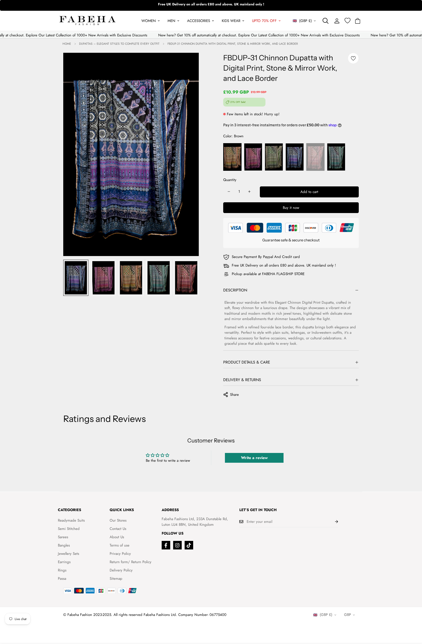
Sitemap (116, 578)
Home (67, 44)
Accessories (198, 20)
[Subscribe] (332, 521)
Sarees (63, 537)
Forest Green (336, 157)
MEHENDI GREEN (274, 157)
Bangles (64, 545)
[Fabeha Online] (87, 20)
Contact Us (118, 528)
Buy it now (291, 207)
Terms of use (119, 545)
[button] (358, 21)
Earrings (64, 562)
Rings (62, 570)
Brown (232, 157)
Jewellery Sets (68, 553)
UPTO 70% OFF (264, 20)
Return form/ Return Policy (130, 562)
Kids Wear (231, 20)
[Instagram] (177, 545)
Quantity (229, 179)
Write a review (254, 458)
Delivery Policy (121, 570)
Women (148, 20)
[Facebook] (166, 545)
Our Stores (118, 520)
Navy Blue (294, 157)
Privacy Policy (120, 553)
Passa (62, 578)
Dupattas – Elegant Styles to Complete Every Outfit (119, 44)
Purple (253, 157)
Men (171, 20)
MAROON (315, 157)
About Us (117, 537)
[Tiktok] (189, 545)
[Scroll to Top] (412, 617)
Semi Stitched (69, 528)
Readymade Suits (71, 520)
